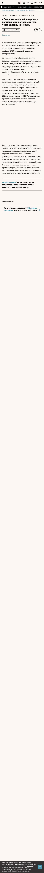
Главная (5, 16)
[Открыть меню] (41, 2)
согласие (30, 866)
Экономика (14, 16)
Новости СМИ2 (8, 201)
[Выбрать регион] (28, 3)
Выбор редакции (8, 10)
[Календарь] (19, 3)
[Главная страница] (3, 3)
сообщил (5, 51)
